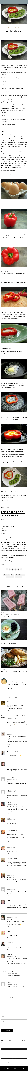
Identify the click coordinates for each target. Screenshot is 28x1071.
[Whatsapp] (18, 569)
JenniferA (9, 874)
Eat (9, 27)
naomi (8, 931)
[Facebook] (7, 569)
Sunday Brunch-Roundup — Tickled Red (11, 972)
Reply (8, 710)
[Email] (21, 569)
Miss (8, 701)
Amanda (9, 762)
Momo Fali (9, 954)
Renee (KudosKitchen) (13, 858)
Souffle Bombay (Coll (12, 888)
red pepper (19, 577)
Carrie (8, 732)
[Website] (11, 688)
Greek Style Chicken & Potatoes (14, 671)
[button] (25, 1053)
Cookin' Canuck (11, 942)
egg (12, 574)
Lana (8, 900)
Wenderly (11, 679)
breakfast (6, 574)
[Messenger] (10, 569)
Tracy (8, 818)
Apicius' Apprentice (12, 830)
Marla (8, 916)
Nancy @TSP (10, 778)
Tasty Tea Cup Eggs (8, 644)
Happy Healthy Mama (12, 751)
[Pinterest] (15, 569)
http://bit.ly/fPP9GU (17, 724)
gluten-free (9, 577)
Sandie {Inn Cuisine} (12, 790)
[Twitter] (12, 569)
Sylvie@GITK (10, 802)
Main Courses (16, 27)
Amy (8, 846)
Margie (9, 982)
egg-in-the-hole (19, 574)
